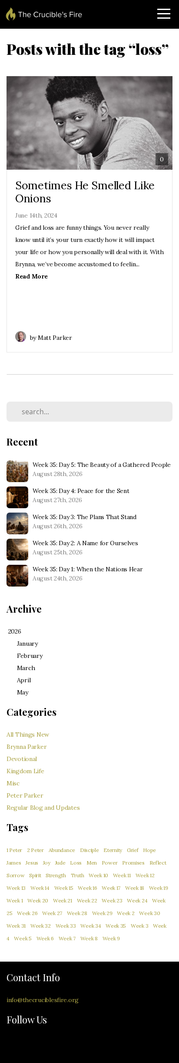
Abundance (62, 850)
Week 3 (139, 925)
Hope (149, 850)
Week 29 (102, 913)
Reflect (157, 862)
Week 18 (134, 888)
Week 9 (111, 938)
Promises (133, 862)
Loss (76, 862)
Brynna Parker (26, 747)
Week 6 (45, 938)
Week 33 (66, 925)
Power (110, 862)
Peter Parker (25, 795)
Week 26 (27, 913)
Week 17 (111, 888)
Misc (13, 783)
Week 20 (37, 900)
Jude (60, 862)
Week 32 (40, 925)
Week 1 (15, 900)
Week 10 (98, 875)
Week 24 (137, 900)
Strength (56, 875)
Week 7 (67, 938)
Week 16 (87, 888)
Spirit (35, 875)
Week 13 (16, 888)
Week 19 (158, 888)
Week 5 (22, 938)
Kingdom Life (25, 771)
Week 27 (52, 913)
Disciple (89, 850)
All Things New (28, 734)
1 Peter (14, 850)
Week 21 (62, 900)
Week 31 (16, 925)
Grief (133, 850)
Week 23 (112, 900)
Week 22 (87, 900)
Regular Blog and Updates (43, 808)
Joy (46, 862)
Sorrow (15, 875)
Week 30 (149, 913)
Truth (77, 875)
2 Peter (35, 850)
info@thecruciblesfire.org (43, 1000)
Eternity (112, 850)
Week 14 (40, 888)
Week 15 (63, 888)
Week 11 (122, 875)
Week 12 (145, 875)
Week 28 (77, 913)
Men (91, 862)
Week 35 (116, 925)
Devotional (22, 759)
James (14, 862)
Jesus (32, 862)
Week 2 (125, 913)
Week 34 (90, 925)
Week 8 (89, 938)
